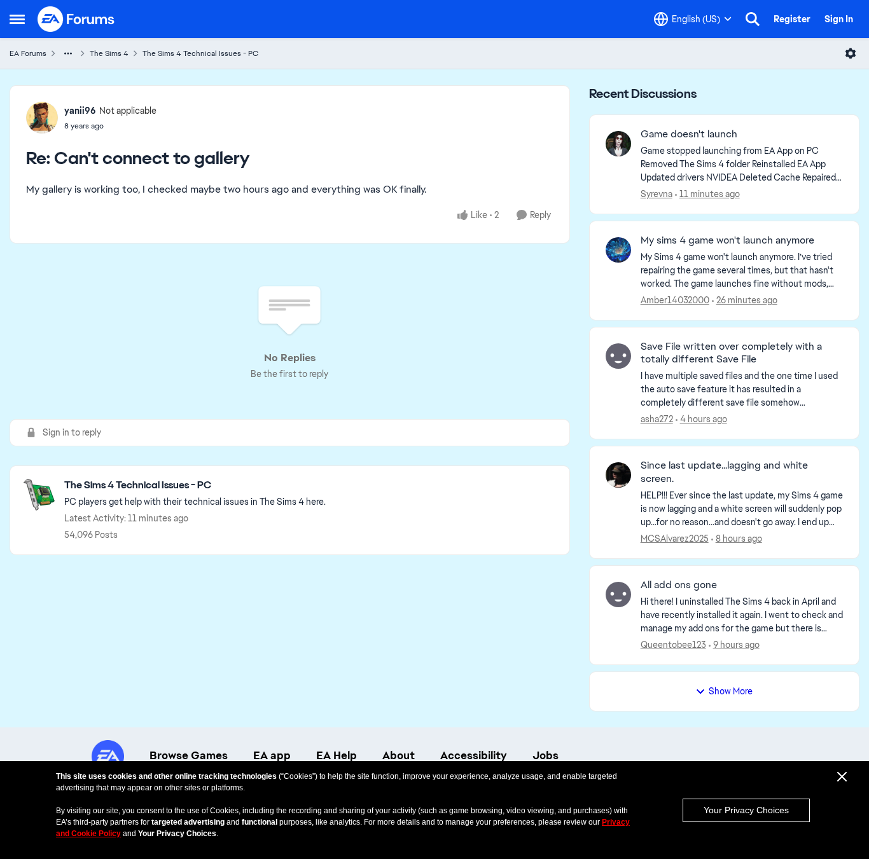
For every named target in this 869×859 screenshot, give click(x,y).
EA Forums (28, 53)
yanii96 (80, 110)
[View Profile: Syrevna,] (618, 143)
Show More (731, 691)
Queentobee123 (673, 644)
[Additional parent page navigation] (68, 53)
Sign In (838, 19)
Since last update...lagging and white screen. (724, 472)
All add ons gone (679, 585)
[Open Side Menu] (17, 19)
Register (792, 19)
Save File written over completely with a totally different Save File (731, 353)
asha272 (657, 419)
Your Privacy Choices (746, 810)
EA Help (336, 755)
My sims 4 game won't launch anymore (727, 240)
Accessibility (473, 755)
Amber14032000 (675, 300)
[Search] (752, 19)
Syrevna (656, 194)
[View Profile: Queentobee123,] (618, 594)
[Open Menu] (850, 53)
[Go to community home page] (76, 19)
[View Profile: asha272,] (618, 356)
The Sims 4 (109, 53)
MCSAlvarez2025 (675, 538)
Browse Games (188, 755)
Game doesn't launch (689, 134)
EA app (272, 755)
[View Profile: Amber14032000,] (618, 250)
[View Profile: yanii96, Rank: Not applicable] (42, 118)
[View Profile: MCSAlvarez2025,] (618, 475)
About (398, 755)
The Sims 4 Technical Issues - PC (200, 53)
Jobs (545, 755)
